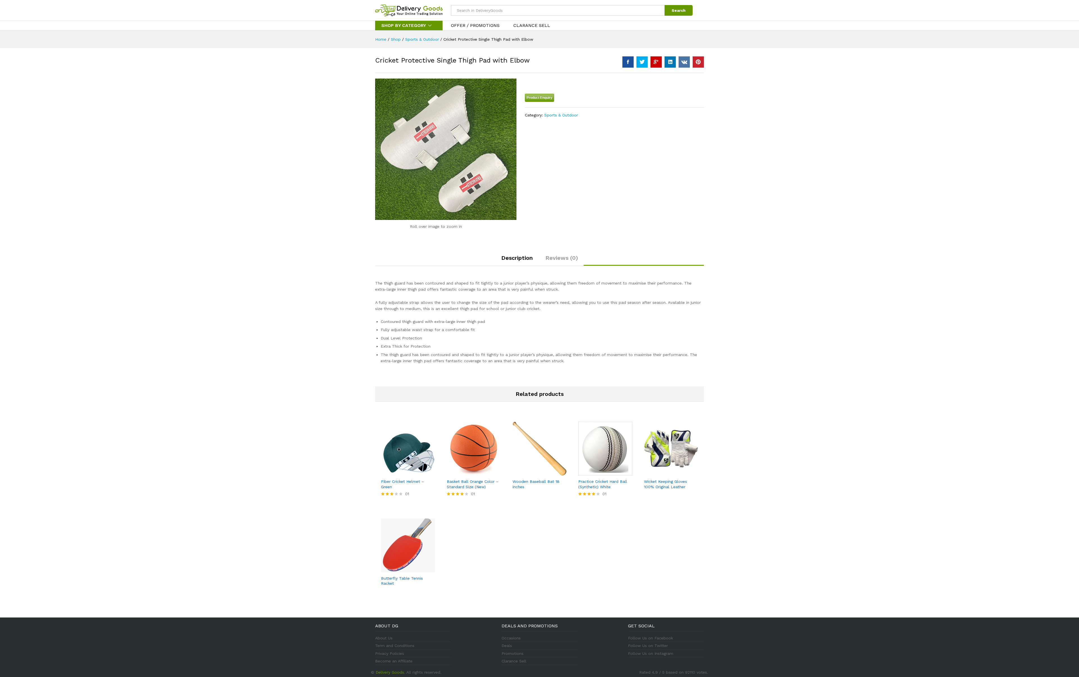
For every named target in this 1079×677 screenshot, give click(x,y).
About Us (384, 638)
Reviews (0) (561, 258)
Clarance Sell (531, 25)
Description (517, 258)
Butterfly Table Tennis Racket (402, 581)
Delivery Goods (390, 672)
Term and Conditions (394, 645)
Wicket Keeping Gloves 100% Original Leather (665, 484)
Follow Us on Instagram (650, 653)
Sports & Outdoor (561, 115)
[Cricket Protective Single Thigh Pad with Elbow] (628, 62)
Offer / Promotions (475, 25)
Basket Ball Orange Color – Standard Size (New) (472, 484)
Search (679, 10)
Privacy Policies (389, 653)
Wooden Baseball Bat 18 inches (536, 484)
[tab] (517, 260)
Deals (507, 645)
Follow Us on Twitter (648, 645)
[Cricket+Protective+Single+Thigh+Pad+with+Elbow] (642, 62)
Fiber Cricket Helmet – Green (402, 484)
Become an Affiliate (393, 661)
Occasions (511, 638)
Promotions (512, 653)
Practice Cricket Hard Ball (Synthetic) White (602, 484)
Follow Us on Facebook (650, 638)
